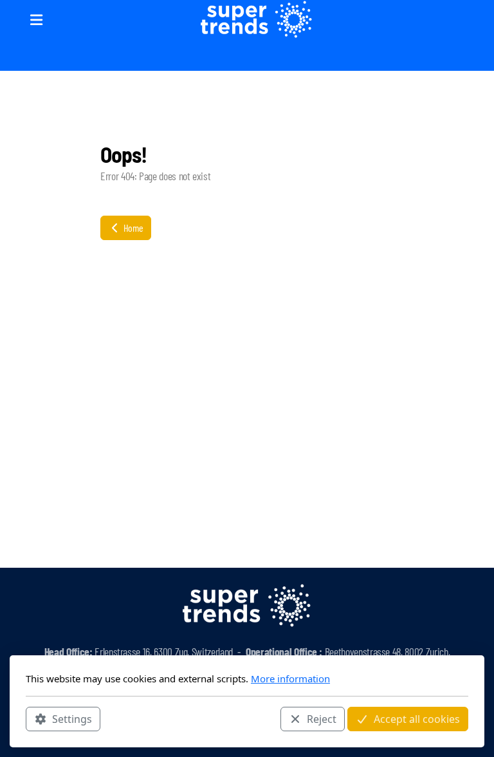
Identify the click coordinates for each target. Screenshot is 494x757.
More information (290, 678)
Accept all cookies (417, 719)
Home (132, 227)
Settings (72, 719)
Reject (321, 719)
